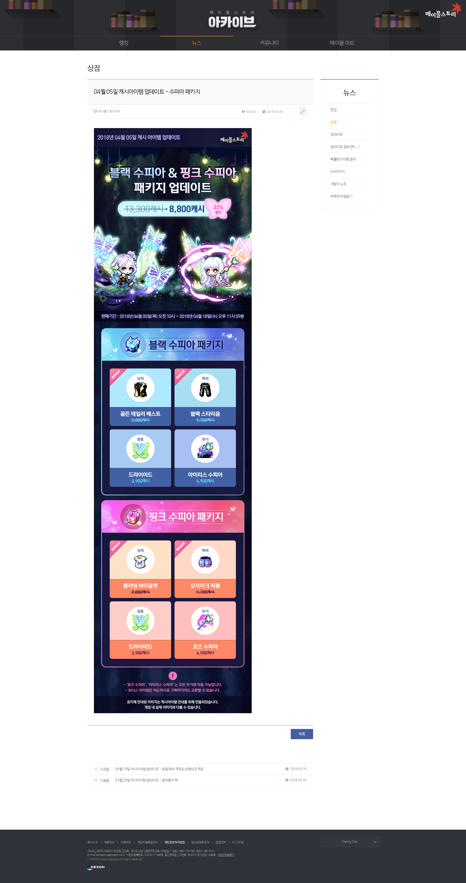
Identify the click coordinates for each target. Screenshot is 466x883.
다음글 (104, 780)
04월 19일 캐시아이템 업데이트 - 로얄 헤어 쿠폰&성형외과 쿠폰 (159, 769)
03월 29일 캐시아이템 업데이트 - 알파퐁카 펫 (146, 780)
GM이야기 (337, 172)
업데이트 (336, 134)
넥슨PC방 (237, 842)
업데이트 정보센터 (342, 147)
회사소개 (92, 842)
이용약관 (126, 842)
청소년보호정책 (200, 842)
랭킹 (124, 43)
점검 (333, 110)
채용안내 (109, 842)
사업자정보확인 (225, 855)
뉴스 (196, 43)
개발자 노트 (338, 184)
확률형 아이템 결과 (343, 159)
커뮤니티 (269, 43)
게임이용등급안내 (147, 842)
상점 (333, 122)
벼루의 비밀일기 (341, 196)
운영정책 (221, 842)
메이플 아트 (342, 43)
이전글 (104, 769)
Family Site (350, 842)
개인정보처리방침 (174, 842)
